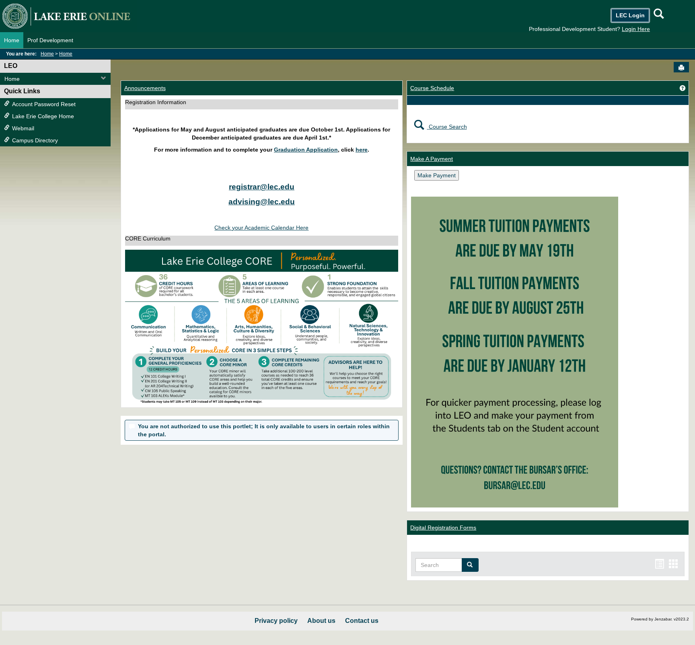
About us (321, 620)
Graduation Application (306, 149)
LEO (10, 65)
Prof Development (50, 40)
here (362, 149)
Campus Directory (35, 140)
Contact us (361, 620)
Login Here (636, 29)
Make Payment (436, 175)
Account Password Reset (44, 104)
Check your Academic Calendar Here (261, 227)
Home (11, 40)
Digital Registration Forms (443, 527)
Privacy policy (276, 620)
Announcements (145, 88)
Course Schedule (432, 88)
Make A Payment (431, 159)
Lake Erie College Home (43, 116)
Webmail (23, 128)
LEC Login (630, 15)
